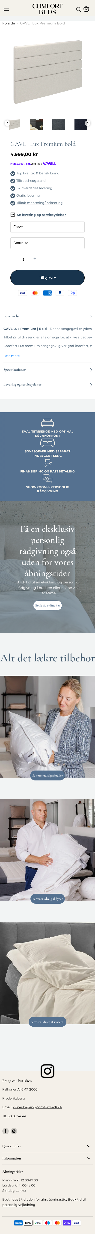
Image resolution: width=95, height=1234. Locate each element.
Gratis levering (28, 195)
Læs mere (11, 356)
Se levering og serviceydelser (41, 215)
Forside (8, 23)
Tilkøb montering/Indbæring (39, 203)
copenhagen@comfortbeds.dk (37, 1107)
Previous (7, 123)
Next (87, 123)
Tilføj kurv (47, 278)
